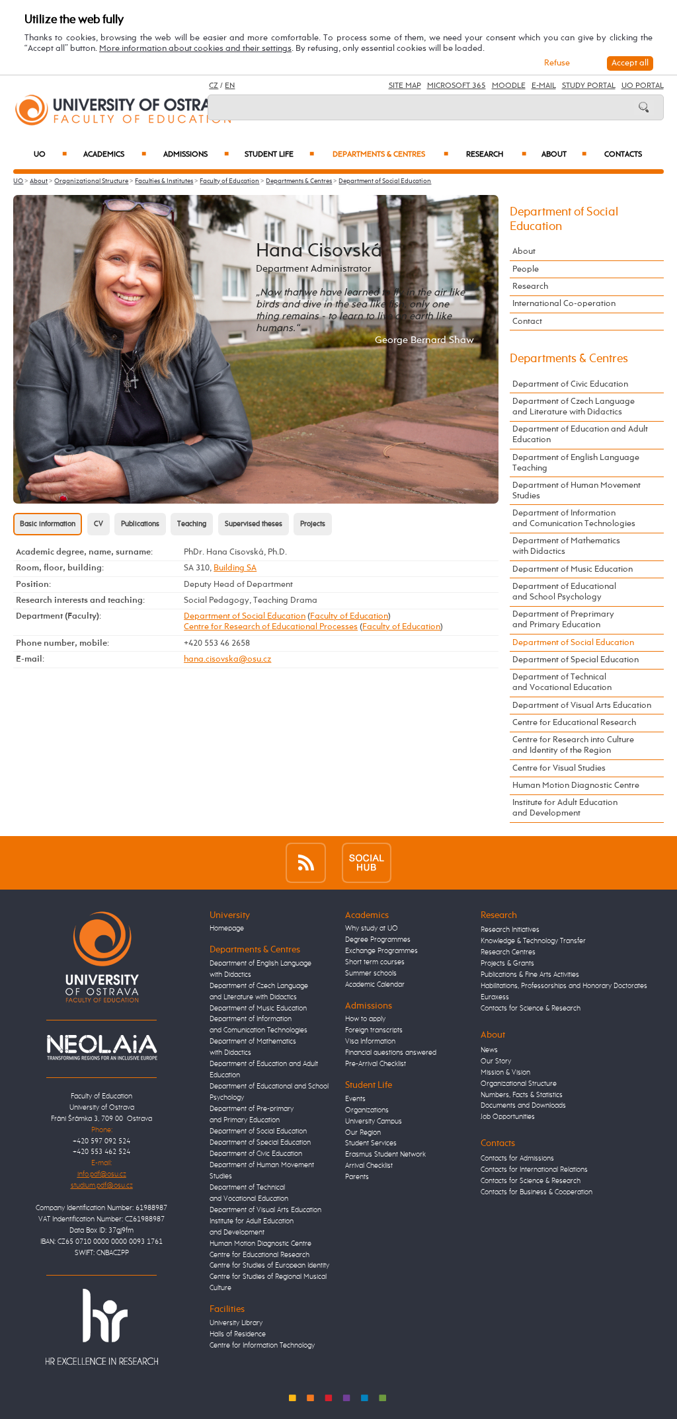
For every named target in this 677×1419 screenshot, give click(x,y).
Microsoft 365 (456, 86)
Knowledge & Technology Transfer (533, 941)
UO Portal (642, 86)
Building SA (235, 568)
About (563, 155)
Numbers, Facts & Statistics (522, 1095)
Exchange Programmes (381, 951)
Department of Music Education (572, 569)
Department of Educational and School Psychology (564, 591)
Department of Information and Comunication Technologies (573, 518)
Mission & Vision (505, 1073)
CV (98, 524)
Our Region (363, 1133)
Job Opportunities (508, 1117)
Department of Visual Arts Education (581, 705)
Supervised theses (253, 524)
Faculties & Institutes (164, 181)
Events (355, 1099)
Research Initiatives (510, 930)
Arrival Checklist (369, 1166)
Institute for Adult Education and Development (564, 808)
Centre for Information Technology (262, 1346)
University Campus (373, 1122)
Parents (357, 1177)
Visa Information (370, 1042)
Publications (140, 524)
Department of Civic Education (570, 384)
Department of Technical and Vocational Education (562, 682)
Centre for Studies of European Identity (269, 1266)
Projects (312, 524)
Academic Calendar (375, 985)
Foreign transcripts (374, 1030)
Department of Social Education (384, 181)
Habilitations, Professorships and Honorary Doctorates (564, 986)
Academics (114, 155)
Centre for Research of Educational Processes (271, 627)
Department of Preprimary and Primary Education (563, 619)
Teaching (191, 524)
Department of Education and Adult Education (580, 434)
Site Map (405, 86)
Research (496, 155)
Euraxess (495, 997)
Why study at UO (371, 929)
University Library (236, 1323)
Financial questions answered (390, 1053)
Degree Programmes (378, 940)
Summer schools (371, 974)
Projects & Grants (507, 964)
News (489, 1050)
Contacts (623, 155)
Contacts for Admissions (517, 1159)
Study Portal (589, 86)
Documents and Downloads (523, 1106)
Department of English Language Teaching (575, 463)
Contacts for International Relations (534, 1170)
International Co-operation (564, 303)
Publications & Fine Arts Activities (530, 975)
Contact (527, 321)
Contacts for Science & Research (530, 1009)
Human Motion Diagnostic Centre (575, 785)
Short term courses (375, 962)
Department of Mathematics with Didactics (566, 546)
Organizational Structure (91, 181)
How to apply (365, 1019)
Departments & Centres (390, 155)
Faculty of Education (229, 181)
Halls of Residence (238, 1334)
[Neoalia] (102, 1047)
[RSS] (306, 862)
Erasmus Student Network (385, 1155)
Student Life (279, 155)
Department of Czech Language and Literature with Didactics (573, 406)
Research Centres (508, 952)
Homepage (227, 929)
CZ (213, 86)
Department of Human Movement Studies (576, 490)
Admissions (196, 155)
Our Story (496, 1061)
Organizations (367, 1110)
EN (230, 86)
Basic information (47, 524)
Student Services (371, 1143)
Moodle (509, 86)
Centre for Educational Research (574, 722)
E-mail (544, 86)
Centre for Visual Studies (559, 768)
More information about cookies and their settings (195, 48)
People (525, 269)
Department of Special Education (575, 660)
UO (50, 155)
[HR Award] (102, 1326)
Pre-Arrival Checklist (375, 1064)
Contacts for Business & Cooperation (536, 1192)
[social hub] (366, 862)
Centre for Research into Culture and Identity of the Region (573, 745)
